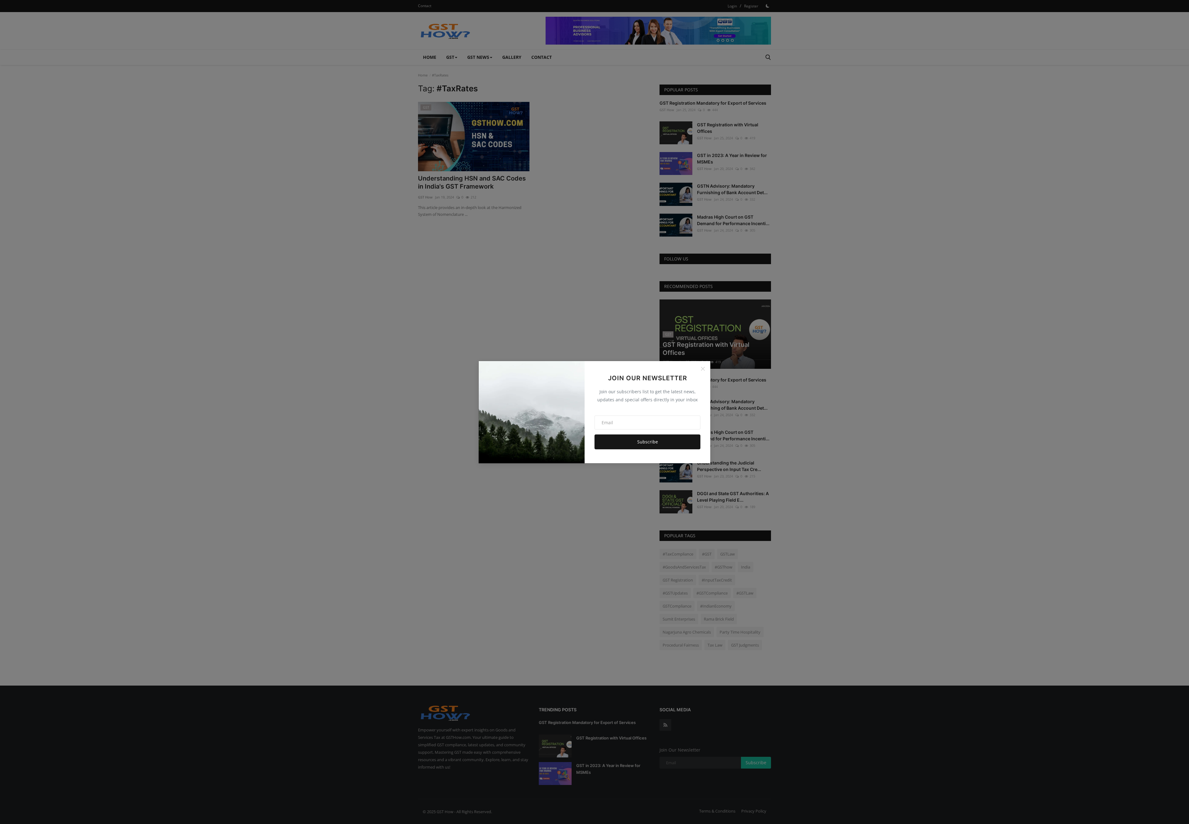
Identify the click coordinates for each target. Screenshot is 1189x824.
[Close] (703, 369)
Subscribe (647, 442)
